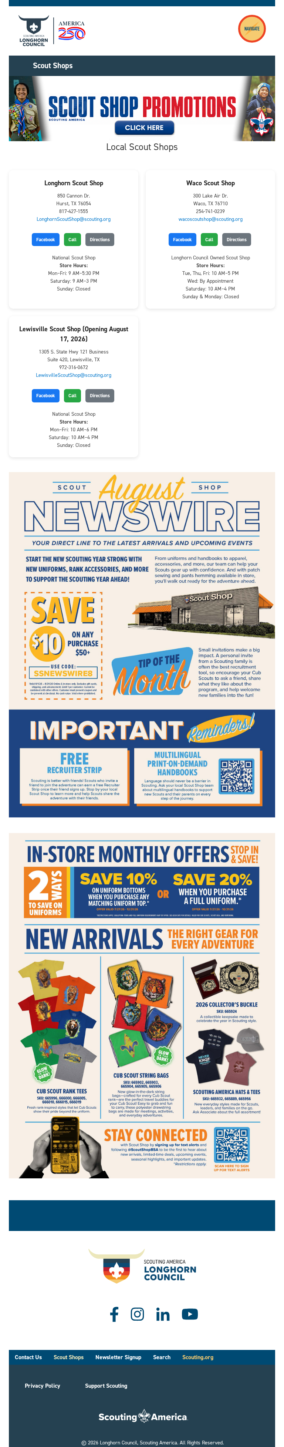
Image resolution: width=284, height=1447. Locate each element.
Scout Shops (69, 1357)
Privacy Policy (42, 1386)
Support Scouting (106, 1386)
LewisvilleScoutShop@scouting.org (73, 375)
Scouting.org (197, 1357)
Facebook (45, 239)
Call (72, 239)
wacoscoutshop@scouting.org (211, 219)
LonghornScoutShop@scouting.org (74, 219)
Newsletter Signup (118, 1357)
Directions (100, 239)
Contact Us (28, 1357)
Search (161, 1357)
